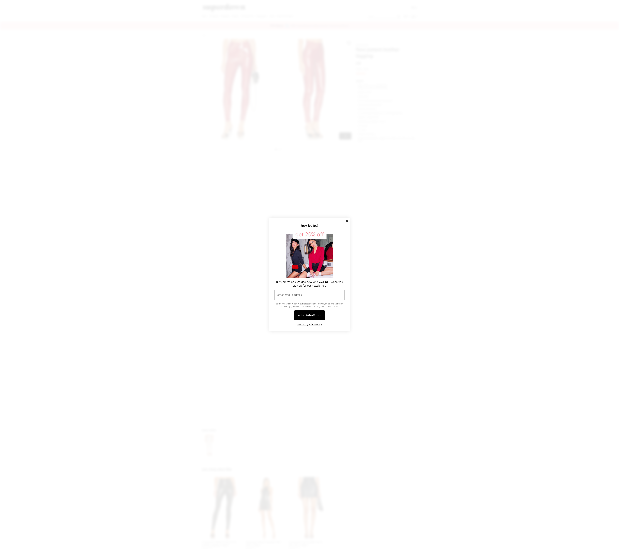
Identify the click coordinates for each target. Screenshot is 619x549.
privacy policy (332, 306)
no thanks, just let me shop (309, 324)
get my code (309, 315)
